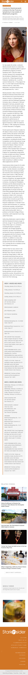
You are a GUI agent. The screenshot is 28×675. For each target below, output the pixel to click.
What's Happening (6, 5)
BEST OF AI (23, 640)
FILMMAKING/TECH (20, 642)
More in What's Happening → (14, 572)
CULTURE (23, 637)
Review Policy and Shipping (8, 673)
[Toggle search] (21, 1)
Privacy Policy (15, 673)
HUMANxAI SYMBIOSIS (19, 647)
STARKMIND (22, 661)
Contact (20, 673)
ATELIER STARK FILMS (19, 645)
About (24, 673)
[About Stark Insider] (14, 611)
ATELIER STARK (22, 664)
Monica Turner (8, 22)
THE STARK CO (22, 655)
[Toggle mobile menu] (25, 1)
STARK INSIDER (22, 658)
